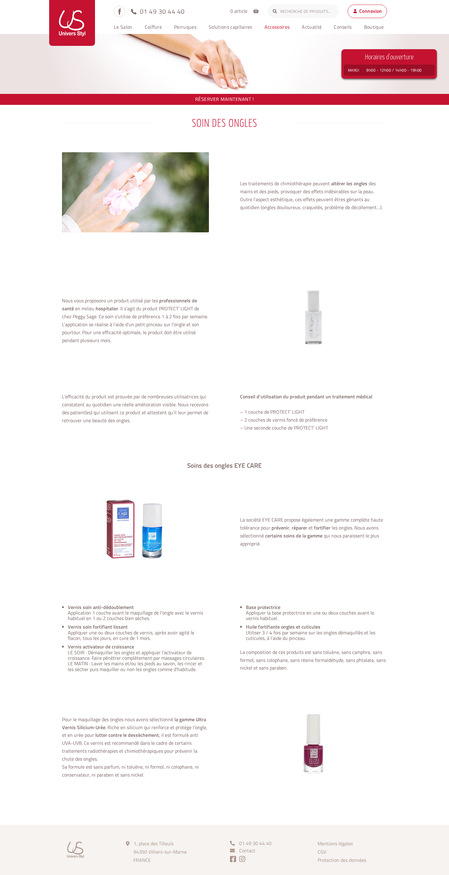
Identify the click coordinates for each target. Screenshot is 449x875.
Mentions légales (335, 843)
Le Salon (123, 27)
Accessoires (277, 27)
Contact (247, 850)
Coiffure (153, 27)
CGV (322, 851)
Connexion (370, 11)
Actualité (312, 27)
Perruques (185, 27)
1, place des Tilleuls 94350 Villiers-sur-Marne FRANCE (160, 852)
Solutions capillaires (230, 27)
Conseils (343, 27)
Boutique (374, 27)
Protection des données (342, 860)
